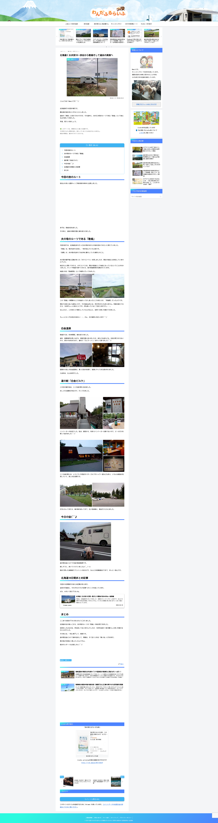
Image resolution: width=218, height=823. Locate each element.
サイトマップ (114, 817)
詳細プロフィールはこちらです (146, 104)
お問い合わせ (97, 817)
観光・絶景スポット (66, 660)
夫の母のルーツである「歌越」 (74, 153)
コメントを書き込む (92, 799)
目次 (90, 145)
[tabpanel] (66, 36)
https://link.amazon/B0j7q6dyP (92, 762)
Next (161, 36)
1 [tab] (106, 47)
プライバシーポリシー (126, 817)
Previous (57, 36)
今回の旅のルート (70, 150)
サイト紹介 (106, 817)
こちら (141, 133)
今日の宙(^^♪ (69, 163)
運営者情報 (89, 817)
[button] (76, 286)
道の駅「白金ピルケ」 (71, 160)
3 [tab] (111, 47)
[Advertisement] (92, 709)
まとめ (66, 170)
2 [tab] (109, 47)
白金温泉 (67, 157)
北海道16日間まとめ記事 (72, 167)
